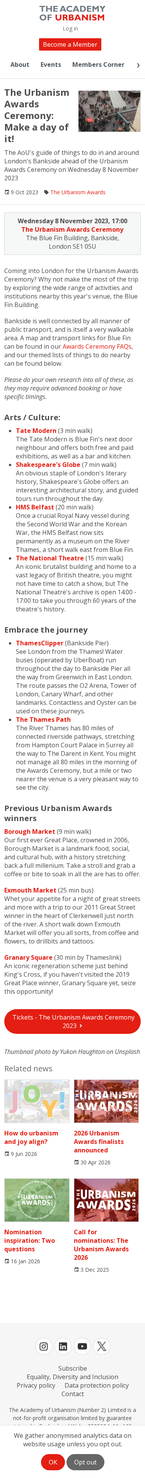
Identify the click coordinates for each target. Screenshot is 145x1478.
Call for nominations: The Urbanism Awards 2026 (101, 1245)
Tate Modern (36, 430)
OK (53, 1462)
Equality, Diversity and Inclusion (72, 1377)
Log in (70, 28)
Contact (72, 1394)
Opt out (85, 1462)
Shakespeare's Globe (48, 464)
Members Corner (98, 64)
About (19, 64)
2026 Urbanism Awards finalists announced (99, 1141)
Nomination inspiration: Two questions (29, 1240)
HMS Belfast (35, 507)
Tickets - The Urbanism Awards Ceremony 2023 (73, 1021)
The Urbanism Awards (78, 192)
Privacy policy (36, 1385)
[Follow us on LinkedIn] (63, 1346)
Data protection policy (97, 1385)
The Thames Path (43, 719)
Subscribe (72, 1368)
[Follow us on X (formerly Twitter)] (102, 1346)
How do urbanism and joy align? (31, 1137)
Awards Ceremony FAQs (97, 346)
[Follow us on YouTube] (82, 1346)
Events (51, 64)
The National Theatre (50, 558)
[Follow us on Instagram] (44, 1346)
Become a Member (70, 44)
